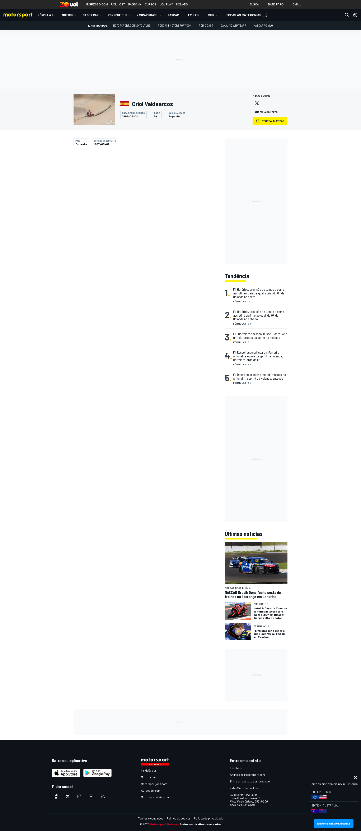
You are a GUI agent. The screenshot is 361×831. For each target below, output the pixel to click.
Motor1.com (148, 777)
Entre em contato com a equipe (250, 781)
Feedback (236, 768)
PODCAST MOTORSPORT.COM (174, 25)
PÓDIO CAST (206, 25)
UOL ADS (182, 4)
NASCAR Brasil (147, 15)
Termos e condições (150, 818)
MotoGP (68, 15)
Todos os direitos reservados (200, 824)
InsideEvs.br (148, 770)
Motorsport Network (164, 824)
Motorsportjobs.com (154, 784)
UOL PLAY (166, 4)
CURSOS (150, 4)
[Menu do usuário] (355, 15)
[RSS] (103, 796)
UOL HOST (118, 4)
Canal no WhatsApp (233, 25)
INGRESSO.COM (97, 4)
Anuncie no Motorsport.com (247, 774)
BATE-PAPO (275, 4)
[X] (257, 103)
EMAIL (297, 4)
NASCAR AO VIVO (263, 25)
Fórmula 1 (45, 15)
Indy (211, 15)
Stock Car (91, 15)
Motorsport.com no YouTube (131, 25)
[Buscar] (347, 15)
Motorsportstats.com (155, 797)
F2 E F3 (193, 15)
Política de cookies (179, 818)
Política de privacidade (208, 818)
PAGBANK (134, 4)
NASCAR (173, 15)
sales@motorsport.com (245, 788)
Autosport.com (150, 790)
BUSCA (254, 4)
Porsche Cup (117, 15)
